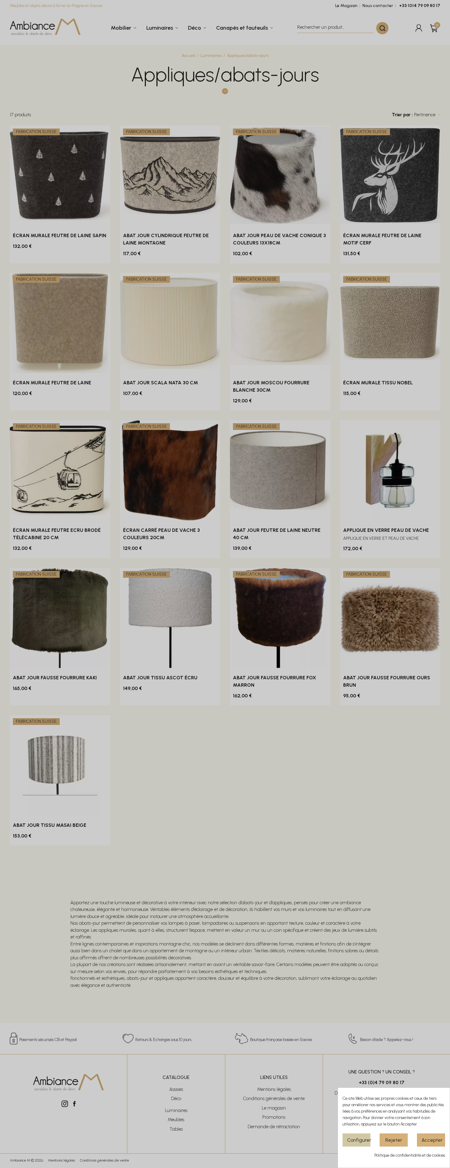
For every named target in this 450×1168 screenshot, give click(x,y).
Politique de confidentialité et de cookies (409, 1155)
